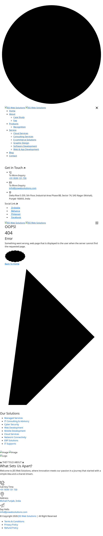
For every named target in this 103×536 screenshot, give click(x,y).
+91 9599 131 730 (17, 178)
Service (12, 130)
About (12, 114)
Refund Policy (11, 527)
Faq (15, 120)
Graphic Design (21, 142)
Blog (11, 152)
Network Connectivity (15, 437)
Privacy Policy (11, 524)
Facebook (16, 217)
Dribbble (15, 207)
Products (13, 123)
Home (12, 110)
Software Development (25, 146)
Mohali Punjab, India (10, 500)
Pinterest (16, 214)
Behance (15, 210)
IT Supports (10, 443)
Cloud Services (20, 133)
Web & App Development (26, 149)
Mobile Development (14, 430)
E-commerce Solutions (24, 139)
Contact (13, 155)
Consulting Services (23, 136)
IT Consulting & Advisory (16, 421)
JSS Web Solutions (27, 516)
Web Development (13, 427)
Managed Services (13, 418)
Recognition (19, 126)
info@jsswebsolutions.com (22, 188)
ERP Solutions (11, 440)
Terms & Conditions (14, 521)
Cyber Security (11, 424)
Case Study (19, 117)
